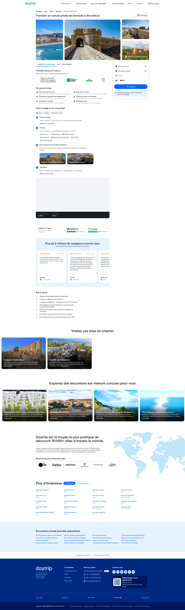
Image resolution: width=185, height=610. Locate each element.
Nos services (65, 3)
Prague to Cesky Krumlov (100, 540)
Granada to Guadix (98, 490)
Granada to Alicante (70, 512)
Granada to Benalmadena (129, 501)
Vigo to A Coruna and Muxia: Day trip (132, 538)
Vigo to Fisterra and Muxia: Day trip (46, 538)
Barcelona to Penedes (99, 535)
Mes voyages (155, 3)
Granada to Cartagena (71, 501)
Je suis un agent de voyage (101, 555)
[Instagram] (117, 572)
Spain (51, 11)
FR (131, 3)
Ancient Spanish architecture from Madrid (49, 535)
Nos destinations (81, 3)
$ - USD (139, 3)
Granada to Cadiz (41, 501)
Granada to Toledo (98, 495)
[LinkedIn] (121, 572)
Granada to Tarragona (99, 501)
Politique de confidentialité (103, 606)
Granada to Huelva (126, 490)
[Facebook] (114, 572)
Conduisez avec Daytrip (83, 555)
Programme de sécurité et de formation (122, 606)
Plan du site (68, 581)
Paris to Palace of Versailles (129, 543)
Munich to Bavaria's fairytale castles (47, 543)
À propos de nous (70, 571)
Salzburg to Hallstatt (42, 540)
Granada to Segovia (70, 507)
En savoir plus (8, 366)
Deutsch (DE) (91, 597)
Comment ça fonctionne (46, 64)
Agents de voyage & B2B (98, 3)
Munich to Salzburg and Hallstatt (74, 543)
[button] (51, 266)
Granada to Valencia (98, 512)
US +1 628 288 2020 (93, 574)
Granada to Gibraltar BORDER (45, 512)
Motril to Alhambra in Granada (102, 538)
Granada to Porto (126, 507)
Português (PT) (145, 597)
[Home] (30, 3)
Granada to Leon (69, 490)
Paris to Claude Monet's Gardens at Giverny (77, 540)
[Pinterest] (125, 572)
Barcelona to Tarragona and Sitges (75, 538)
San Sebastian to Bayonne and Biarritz (133, 535)
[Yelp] (133, 572)
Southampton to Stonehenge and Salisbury (106, 543)
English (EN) (39, 597)
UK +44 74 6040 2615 (93, 577)
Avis (58, 64)
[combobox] (130, 66)
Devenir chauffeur (118, 3)
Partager (143, 15)
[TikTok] (129, 572)
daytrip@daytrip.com (93, 581)
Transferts (39, 11)
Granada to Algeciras (42, 490)
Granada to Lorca (41, 495)
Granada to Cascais (98, 507)
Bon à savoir (66, 64)
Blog (66, 574)
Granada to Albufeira (127, 495)
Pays (46, 11)
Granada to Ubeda (41, 507)
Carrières (68, 577)
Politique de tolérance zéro (142, 606)
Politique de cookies (89, 606)
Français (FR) (118, 597)
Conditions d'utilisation (76, 606)
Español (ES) (65, 597)
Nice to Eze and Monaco (128, 540)
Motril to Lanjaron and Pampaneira (74, 535)
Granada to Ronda (69, 495)
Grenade (58, 11)
